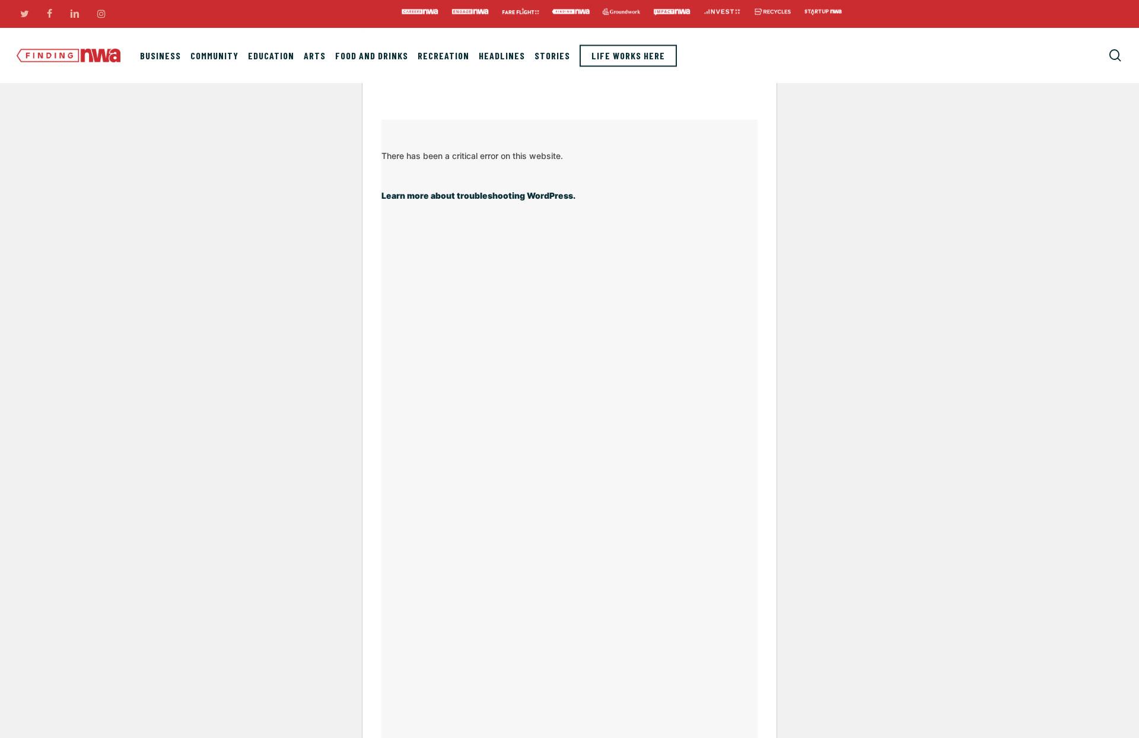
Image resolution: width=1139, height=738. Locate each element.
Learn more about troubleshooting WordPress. (478, 195)
